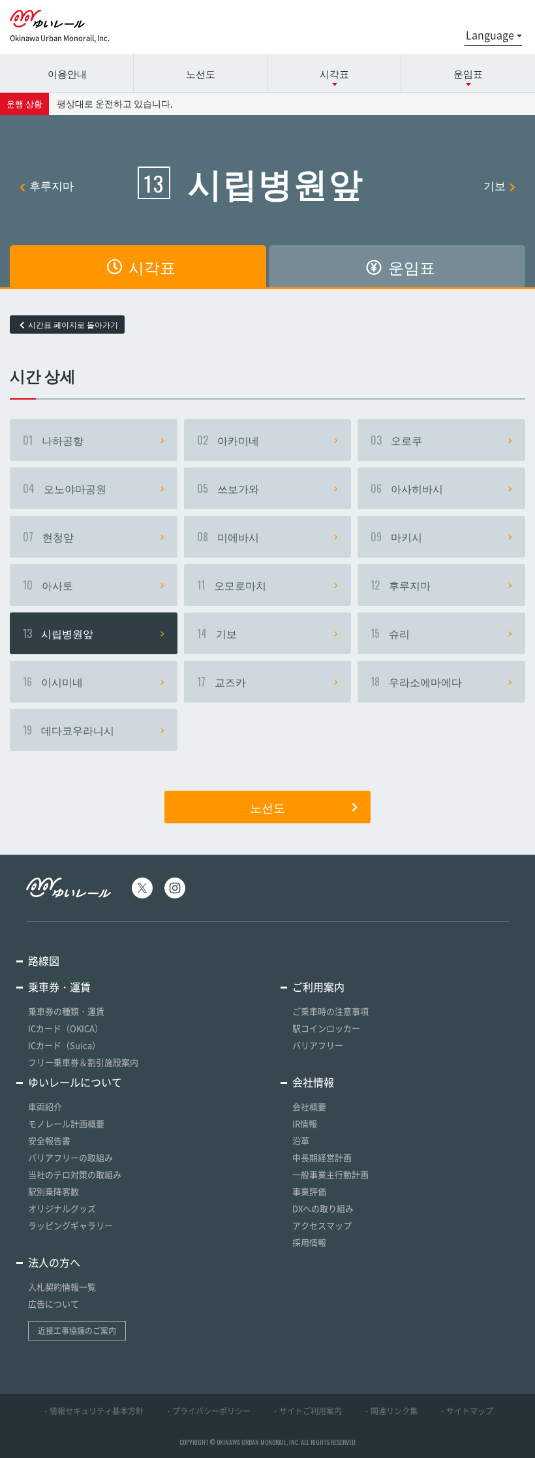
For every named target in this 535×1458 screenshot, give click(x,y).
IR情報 (304, 1123)
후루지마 (51, 185)
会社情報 (313, 1082)
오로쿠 (396, 440)
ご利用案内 (318, 986)
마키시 (396, 537)
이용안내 (67, 73)
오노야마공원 (64, 488)
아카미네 (228, 440)
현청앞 (48, 537)
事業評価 (309, 1191)
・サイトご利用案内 (306, 1411)
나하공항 (53, 440)
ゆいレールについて (75, 1082)
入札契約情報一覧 (62, 1286)
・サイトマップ (465, 1411)
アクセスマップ (322, 1225)
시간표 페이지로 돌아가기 (73, 324)
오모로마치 (231, 585)
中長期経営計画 (322, 1157)
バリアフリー (317, 1045)
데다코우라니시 (68, 730)
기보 (494, 185)
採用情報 (309, 1242)
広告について (53, 1303)
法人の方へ (54, 1262)
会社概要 (309, 1106)
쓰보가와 (228, 488)
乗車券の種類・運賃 (66, 1011)
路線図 (43, 960)
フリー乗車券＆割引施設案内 (83, 1062)
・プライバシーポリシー (207, 1411)
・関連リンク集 (390, 1411)
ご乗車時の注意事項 (330, 1011)
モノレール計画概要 (66, 1123)
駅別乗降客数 (53, 1191)
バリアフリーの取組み (70, 1157)
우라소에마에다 (416, 681)
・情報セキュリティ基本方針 (93, 1411)
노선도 (200, 73)
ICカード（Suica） (64, 1045)
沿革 (300, 1140)
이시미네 (53, 681)
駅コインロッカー (326, 1028)
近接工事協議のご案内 (77, 1331)
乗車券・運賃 (59, 986)
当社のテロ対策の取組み (74, 1174)
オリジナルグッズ (62, 1208)
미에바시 (228, 537)
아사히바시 (407, 488)
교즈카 (221, 681)
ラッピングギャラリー (70, 1225)
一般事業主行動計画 (330, 1174)
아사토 (48, 585)
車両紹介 (45, 1106)
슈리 (390, 633)
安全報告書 (49, 1140)
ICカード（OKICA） (65, 1028)
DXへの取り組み (323, 1208)
